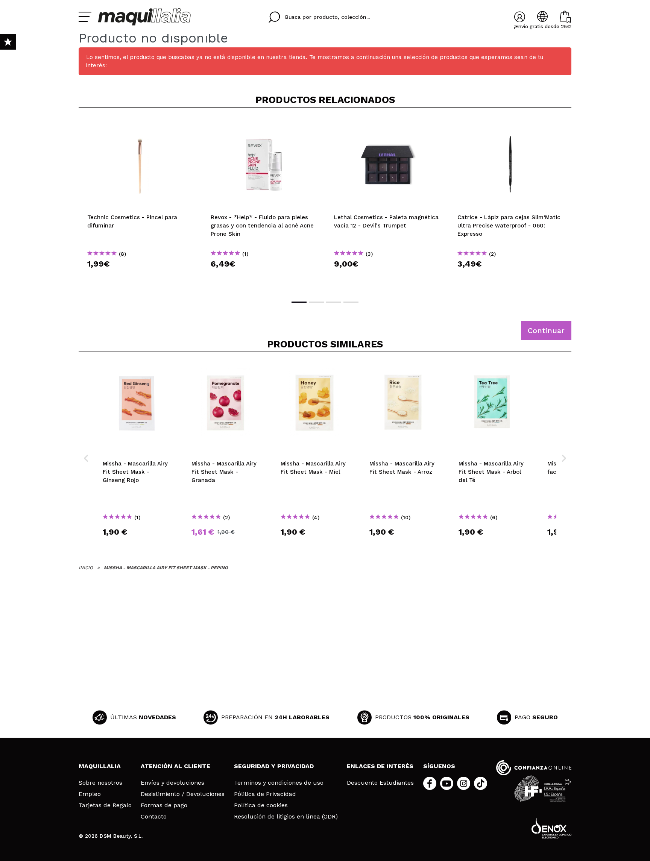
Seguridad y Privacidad (274, 766)
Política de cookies (261, 805)
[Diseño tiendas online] (551, 828)
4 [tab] (350, 302)
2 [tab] (316, 302)
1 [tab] (299, 302)
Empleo (90, 794)
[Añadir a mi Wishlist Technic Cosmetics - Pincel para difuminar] (140, 125)
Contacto (154, 817)
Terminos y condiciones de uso (278, 783)
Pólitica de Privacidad (265, 794)
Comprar (140, 277)
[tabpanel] (140, 203)
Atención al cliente (175, 766)
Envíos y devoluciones (172, 783)
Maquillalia (100, 766)
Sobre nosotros (100, 783)
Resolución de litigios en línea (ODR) (286, 817)
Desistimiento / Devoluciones (183, 794)
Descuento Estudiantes (380, 783)
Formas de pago (164, 805)
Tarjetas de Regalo (105, 805)
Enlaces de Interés (380, 766)
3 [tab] (333, 302)
